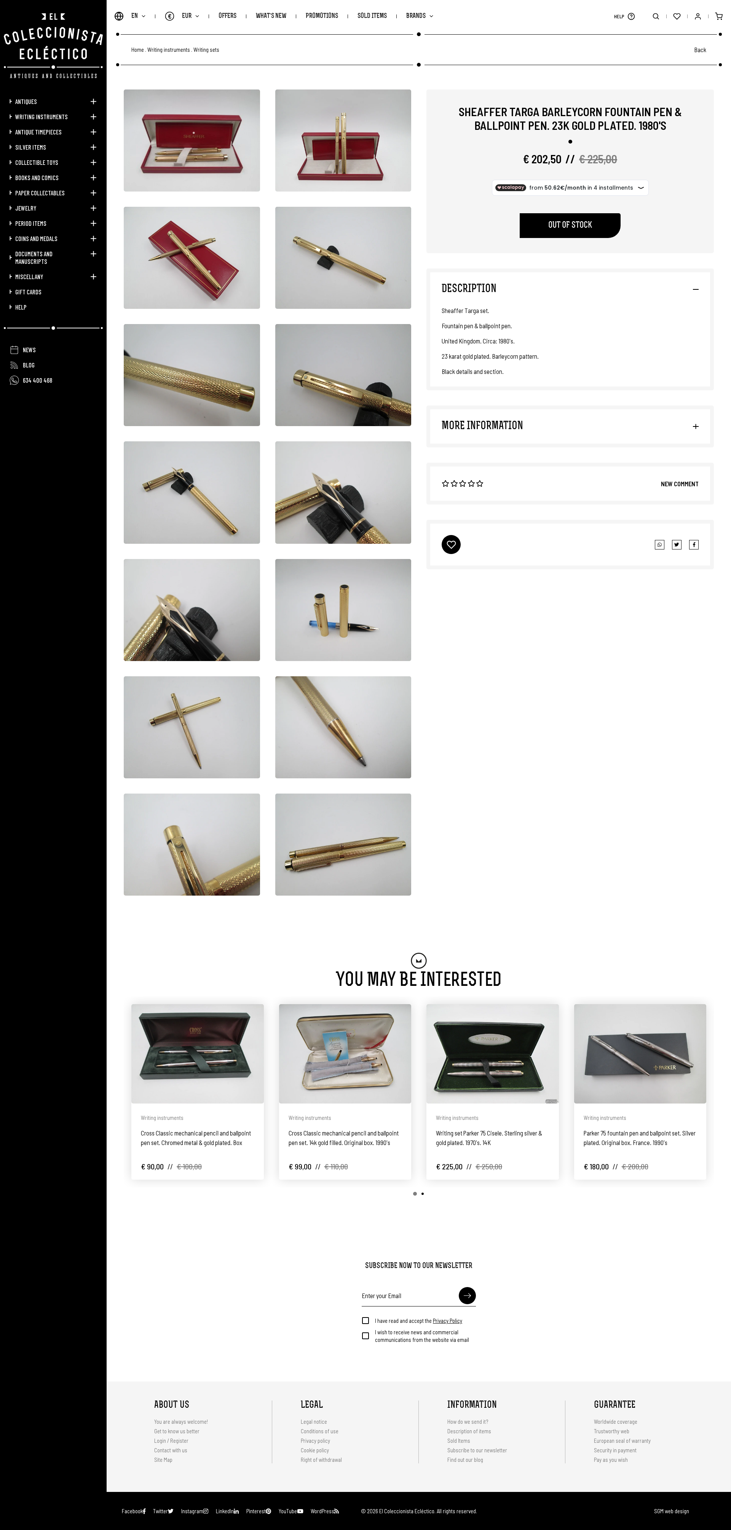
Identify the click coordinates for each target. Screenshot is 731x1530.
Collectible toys (36, 162)
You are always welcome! (181, 1421)
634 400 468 (37, 380)
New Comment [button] (680, 483)
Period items (30, 223)
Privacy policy (315, 1440)
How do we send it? (467, 1421)
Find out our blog (465, 1459)
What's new (271, 16)
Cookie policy (315, 1450)
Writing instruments (41, 116)
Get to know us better (177, 1431)
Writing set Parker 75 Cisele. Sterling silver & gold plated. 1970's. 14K (489, 1137)
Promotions (322, 16)
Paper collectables (40, 192)
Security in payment (615, 1450)
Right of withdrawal (321, 1459)
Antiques (26, 101)
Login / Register (171, 1440)
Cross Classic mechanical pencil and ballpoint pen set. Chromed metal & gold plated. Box (196, 1137)
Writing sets (206, 50)
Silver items (30, 147)
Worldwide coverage (615, 1421)
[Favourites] (677, 16)
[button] (631, 16)
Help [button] (21, 307)
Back (700, 49)
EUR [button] (180, 16)
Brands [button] (416, 16)
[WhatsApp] (659, 544)
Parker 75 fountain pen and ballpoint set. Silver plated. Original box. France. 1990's (640, 1137)
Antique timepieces (38, 132)
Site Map (163, 1459)
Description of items (469, 1431)
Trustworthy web (612, 1431)
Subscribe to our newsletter (477, 1450)
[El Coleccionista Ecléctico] (53, 45)
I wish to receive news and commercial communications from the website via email (422, 1336)
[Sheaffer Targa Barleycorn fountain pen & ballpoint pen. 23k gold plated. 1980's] (192, 140)
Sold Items (372, 16)
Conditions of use (319, 1431)
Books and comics (37, 177)
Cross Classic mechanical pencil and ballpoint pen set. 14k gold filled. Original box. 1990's (344, 1137)
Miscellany (29, 276)
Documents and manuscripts (34, 257)
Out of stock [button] (570, 225)
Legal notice (314, 1421)
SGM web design (671, 1511)
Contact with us (170, 1450)
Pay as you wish (611, 1459)
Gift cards (28, 291)
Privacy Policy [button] (447, 1320)
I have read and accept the (418, 1320)
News (29, 349)
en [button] (134, 16)
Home (137, 50)
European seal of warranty (622, 1440)
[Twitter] (694, 544)
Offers (227, 16)
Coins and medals (36, 238)
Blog (29, 365)
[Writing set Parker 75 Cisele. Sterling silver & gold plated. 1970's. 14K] (492, 1054)
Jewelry (25, 208)
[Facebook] (677, 544)
